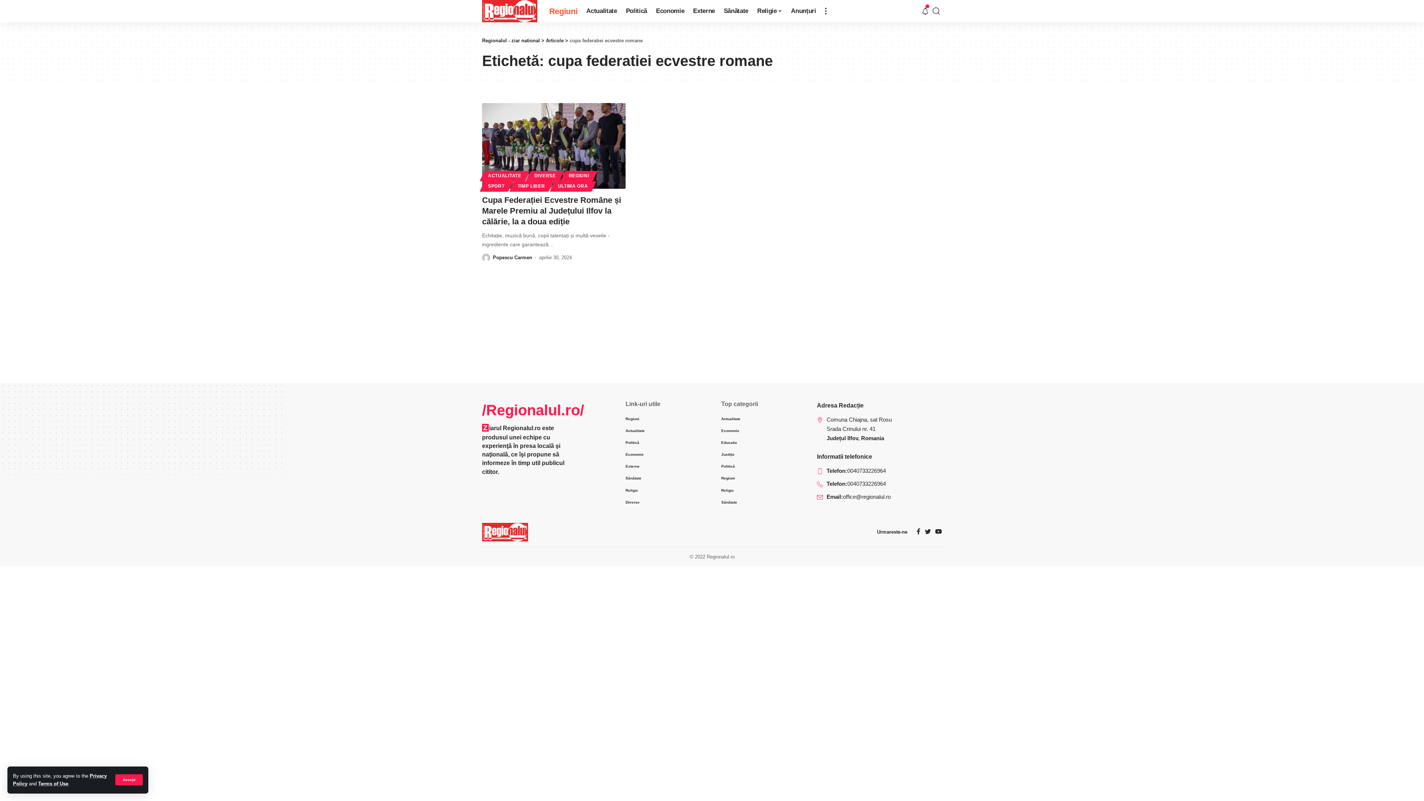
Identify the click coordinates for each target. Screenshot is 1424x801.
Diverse (545, 176)
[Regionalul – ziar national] (505, 532)
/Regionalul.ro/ (533, 410)
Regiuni (579, 176)
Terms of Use (53, 784)
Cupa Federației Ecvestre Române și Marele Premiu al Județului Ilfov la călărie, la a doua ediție (551, 210)
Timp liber (531, 186)
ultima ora (573, 186)
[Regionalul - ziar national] (509, 11)
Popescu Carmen (512, 257)
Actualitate (504, 176)
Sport (496, 186)
